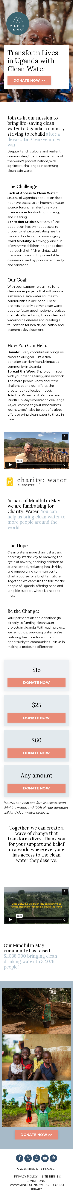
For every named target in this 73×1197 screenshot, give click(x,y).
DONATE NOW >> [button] (29, 80)
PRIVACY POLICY (25, 1176)
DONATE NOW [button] (36, 683)
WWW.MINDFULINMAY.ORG (29, 1185)
